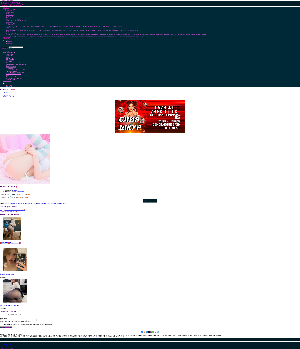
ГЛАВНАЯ (6, 51)
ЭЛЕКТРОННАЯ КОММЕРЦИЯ (15, 72)
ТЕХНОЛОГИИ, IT (11, 68)
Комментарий (3, 318)
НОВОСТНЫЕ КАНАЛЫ (13, 62)
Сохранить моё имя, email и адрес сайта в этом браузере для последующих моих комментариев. (27, 324)
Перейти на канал (150, 200)
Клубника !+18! (16, 190)
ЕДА (7, 57)
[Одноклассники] (144, 332)
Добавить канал (7, 344)
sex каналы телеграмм (22, 203)
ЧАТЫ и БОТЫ (7, 81)
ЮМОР (8, 75)
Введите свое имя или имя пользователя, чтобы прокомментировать (18, 319)
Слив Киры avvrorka (7, 274)
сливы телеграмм (61, 203)
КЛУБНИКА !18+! (11, 76)
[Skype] (155, 332)
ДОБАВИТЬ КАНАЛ (9, 53)
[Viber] (151, 332)
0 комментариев (20, 191)
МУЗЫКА (9, 61)
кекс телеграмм (32, 203)
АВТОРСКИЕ (10, 55)
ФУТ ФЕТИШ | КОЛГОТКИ (10, 305)
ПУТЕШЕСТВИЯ (11, 67)
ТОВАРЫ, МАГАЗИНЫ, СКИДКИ (15, 69)
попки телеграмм (41, 203)
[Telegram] (158, 332)
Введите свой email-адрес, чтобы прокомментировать (14, 321)
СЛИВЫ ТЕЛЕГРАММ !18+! (14, 78)
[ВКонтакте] (142, 332)
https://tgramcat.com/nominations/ (88, 336)
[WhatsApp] (153, 332)
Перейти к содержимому (6, 0)
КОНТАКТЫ (6, 82)
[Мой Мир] (147, 332)
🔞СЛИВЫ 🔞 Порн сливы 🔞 (10, 243)
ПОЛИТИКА (9, 65)
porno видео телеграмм (9, 203)
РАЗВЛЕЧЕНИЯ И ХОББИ (13, 74)
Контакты (5, 345)
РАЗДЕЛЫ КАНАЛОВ (9, 54)
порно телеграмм (51, 203)
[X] (149, 332)
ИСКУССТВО (10, 60)
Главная (5, 342)
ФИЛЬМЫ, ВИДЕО (11, 71)
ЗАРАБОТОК (10, 58)
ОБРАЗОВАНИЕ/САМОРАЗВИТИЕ (16, 64)
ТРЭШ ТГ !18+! (10, 79)
